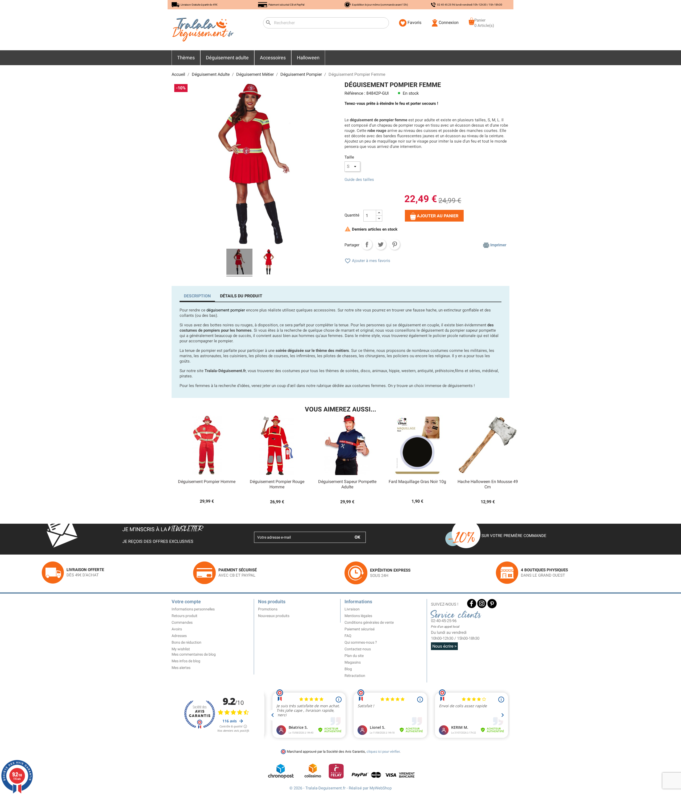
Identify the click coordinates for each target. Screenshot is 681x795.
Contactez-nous (357, 649)
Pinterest (394, 244)
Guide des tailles (359, 179)
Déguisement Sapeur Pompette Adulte (347, 484)
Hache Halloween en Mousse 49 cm (488, 484)
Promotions (267, 609)
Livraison (352, 609)
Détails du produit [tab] (241, 295)
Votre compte (186, 601)
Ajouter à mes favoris (367, 260)
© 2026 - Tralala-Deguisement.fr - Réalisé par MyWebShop (340, 788)
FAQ (347, 636)
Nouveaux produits (273, 616)
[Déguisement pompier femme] (239, 262)
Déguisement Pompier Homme (206, 481)
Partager (367, 244)
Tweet (380, 244)
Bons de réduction (186, 642)
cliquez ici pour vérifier (383, 752)
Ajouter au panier (437, 215)
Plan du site (354, 656)
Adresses (179, 636)
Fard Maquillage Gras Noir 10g (417, 481)
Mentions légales (358, 616)
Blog (348, 669)
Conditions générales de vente (369, 622)
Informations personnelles (193, 609)
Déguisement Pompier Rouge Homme (277, 484)
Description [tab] (197, 295)
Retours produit (184, 616)
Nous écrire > (444, 646)
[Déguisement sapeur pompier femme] (269, 262)
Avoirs (177, 629)
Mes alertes (181, 667)
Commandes (182, 622)
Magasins (352, 662)
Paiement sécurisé (359, 629)
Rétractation (354, 675)
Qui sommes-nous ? (360, 642)
